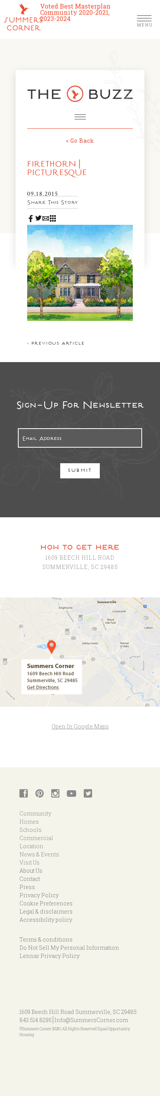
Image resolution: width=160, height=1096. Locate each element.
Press (27, 887)
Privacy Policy (39, 895)
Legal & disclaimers (46, 911)
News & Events (39, 854)
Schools (30, 829)
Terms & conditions (46, 939)
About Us (30, 870)
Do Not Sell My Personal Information (69, 947)
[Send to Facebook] (31, 217)
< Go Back (80, 140)
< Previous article (55, 344)
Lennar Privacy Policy (49, 955)
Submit (80, 471)
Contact (29, 878)
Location (31, 846)
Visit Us (29, 862)
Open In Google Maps (80, 726)
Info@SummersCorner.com (91, 1020)
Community (35, 813)
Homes (29, 821)
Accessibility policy (45, 919)
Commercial (36, 838)
